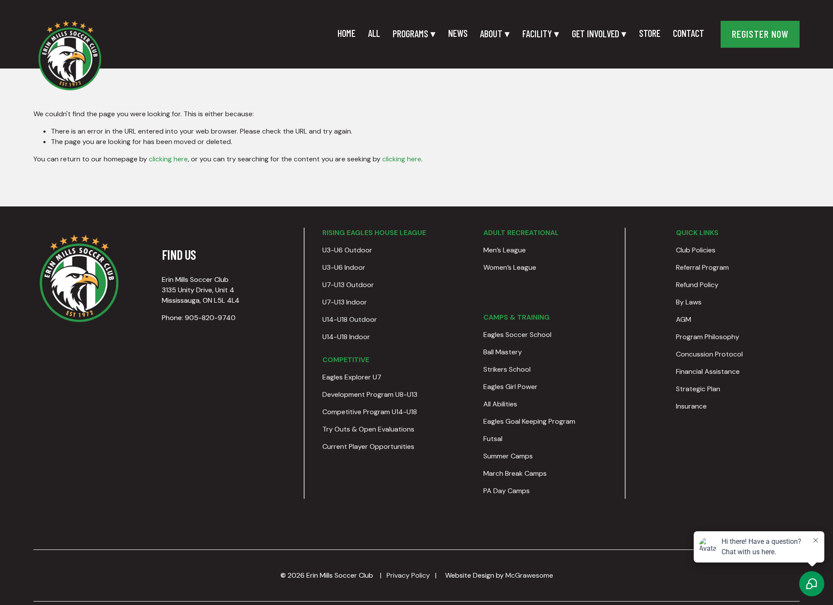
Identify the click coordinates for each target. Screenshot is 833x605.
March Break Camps (515, 473)
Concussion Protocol (709, 354)
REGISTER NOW (760, 34)
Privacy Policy (408, 575)
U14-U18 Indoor (346, 336)
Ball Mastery (502, 351)
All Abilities (500, 404)
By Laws (689, 302)
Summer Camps (508, 456)
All (374, 33)
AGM (683, 319)
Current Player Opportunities (368, 446)
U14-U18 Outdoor (349, 319)
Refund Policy (697, 284)
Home (346, 33)
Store (649, 33)
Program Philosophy (707, 336)
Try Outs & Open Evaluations (368, 429)
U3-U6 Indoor (343, 267)
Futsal (492, 438)
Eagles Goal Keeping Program (529, 421)
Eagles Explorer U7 (351, 377)
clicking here (168, 159)
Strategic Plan (698, 388)
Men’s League (504, 250)
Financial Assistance (708, 371)
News (458, 33)
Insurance (691, 406)
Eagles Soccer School (517, 334)
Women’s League (509, 267)
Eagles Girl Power (510, 386)
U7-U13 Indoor (344, 302)
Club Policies (695, 250)
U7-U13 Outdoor (348, 284)
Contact (688, 33)
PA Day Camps (506, 490)
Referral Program (702, 267)
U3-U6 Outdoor (347, 250)
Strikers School (507, 369)
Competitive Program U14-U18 (369, 411)
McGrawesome (529, 575)
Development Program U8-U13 (369, 394)
